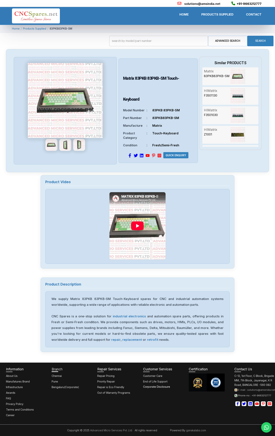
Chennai (57, 375)
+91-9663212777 (249, 4)
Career (10, 415)
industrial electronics (129, 316)
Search (260, 40)
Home (16, 28)
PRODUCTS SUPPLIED (217, 14)
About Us (12, 375)
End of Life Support (155, 381)
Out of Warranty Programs (113, 392)
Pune (55, 381)
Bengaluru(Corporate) (65, 387)
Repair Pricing (105, 375)
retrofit (152, 340)
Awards (10, 392)
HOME (184, 14)
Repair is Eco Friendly (110, 387)
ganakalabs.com (195, 430)
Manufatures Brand (18, 381)
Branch (57, 369)
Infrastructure (14, 387)
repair (116, 340)
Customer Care (152, 375)
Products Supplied (34, 28)
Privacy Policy (14, 403)
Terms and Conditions (20, 409)
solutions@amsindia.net (202, 4)
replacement (132, 340)
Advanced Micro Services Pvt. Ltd (110, 430)
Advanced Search (227, 40)
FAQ (8, 398)
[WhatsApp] (266, 427)
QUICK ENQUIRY (176, 155)
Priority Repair (106, 381)
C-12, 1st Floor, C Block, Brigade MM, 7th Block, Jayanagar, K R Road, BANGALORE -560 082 (254, 380)
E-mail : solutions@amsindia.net (256, 390)
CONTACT (254, 14)
